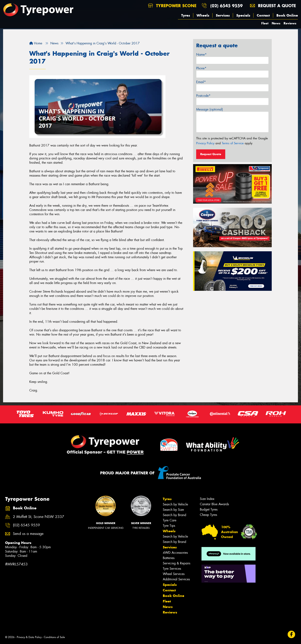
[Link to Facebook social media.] (291, 634)
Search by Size (173, 510)
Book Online (287, 15)
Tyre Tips (169, 525)
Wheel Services (173, 574)
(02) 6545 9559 (226, 5)
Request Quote (210, 154)
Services (223, 15)
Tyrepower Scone (175, 5)
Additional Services (176, 579)
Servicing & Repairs (176, 563)
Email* (201, 82)
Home (37, 43)
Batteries (168, 558)
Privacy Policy (205, 143)
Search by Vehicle (175, 504)
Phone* (201, 68)
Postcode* (203, 96)
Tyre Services (172, 568)
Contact (263, 15)
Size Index (207, 499)
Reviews (290, 23)
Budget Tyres (208, 509)
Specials (243, 15)
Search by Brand (174, 515)
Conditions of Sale (54, 637)
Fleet (264, 23)
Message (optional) (209, 109)
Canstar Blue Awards (214, 504)
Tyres (185, 15)
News (276, 23)
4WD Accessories (175, 552)
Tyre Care (169, 520)
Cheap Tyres (208, 515)
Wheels (203, 15)
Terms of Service (233, 143)
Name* (201, 54)
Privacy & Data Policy (29, 637)
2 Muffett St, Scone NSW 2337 (38, 516)
